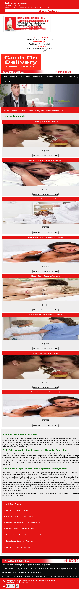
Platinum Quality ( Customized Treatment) (45, 276)
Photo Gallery (61, 77)
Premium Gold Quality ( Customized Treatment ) (45, 160)
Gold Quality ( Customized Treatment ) (46, 121)
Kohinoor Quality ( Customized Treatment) (45, 392)
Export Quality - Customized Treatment (19, 541)
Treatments (14, 77)
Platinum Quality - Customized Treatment (20, 529)
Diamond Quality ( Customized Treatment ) (45, 199)
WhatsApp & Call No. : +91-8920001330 (39, 39)
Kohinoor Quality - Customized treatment (20, 547)
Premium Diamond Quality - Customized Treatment (23, 522)
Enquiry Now (25, 77)
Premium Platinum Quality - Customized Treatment (23, 535)
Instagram (9, 586)
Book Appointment (23, 582)
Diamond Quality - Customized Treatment (20, 516)
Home (5, 77)
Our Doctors (11, 582)
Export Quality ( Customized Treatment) (45, 353)
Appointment (37, 77)
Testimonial (49, 77)
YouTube (17, 586)
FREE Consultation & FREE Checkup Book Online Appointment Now (28, 8)
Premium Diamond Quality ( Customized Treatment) (45, 237)
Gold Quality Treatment (14, 504)
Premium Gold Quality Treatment (17, 510)
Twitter (13, 586)
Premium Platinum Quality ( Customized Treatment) (45, 314)
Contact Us (7, 81)
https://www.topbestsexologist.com (38, 565)
